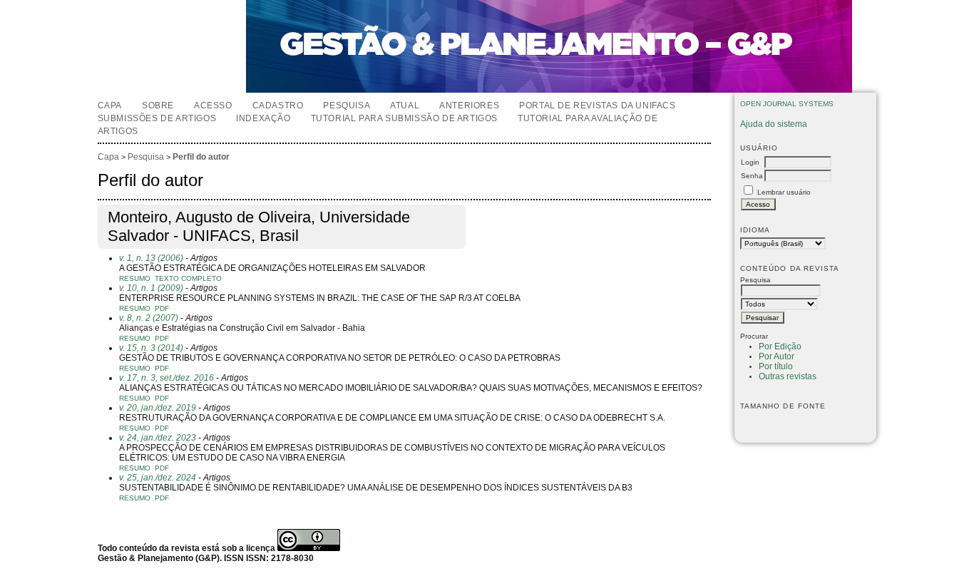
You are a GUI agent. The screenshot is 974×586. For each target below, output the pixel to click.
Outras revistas (787, 376)
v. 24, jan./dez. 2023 (157, 438)
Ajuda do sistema (773, 124)
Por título (776, 366)
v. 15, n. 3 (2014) (151, 348)
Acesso (213, 105)
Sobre (158, 105)
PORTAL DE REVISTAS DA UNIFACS (597, 105)
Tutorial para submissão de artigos (404, 118)
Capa (110, 105)
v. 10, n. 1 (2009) (151, 288)
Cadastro (278, 105)
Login (750, 162)
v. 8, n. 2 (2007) (148, 318)
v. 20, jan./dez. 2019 (157, 408)
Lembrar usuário (784, 192)
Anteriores (469, 105)
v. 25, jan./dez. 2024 (157, 478)
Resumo (134, 278)
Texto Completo (188, 278)
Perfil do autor (201, 157)
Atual (404, 105)
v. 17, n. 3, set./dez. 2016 (166, 378)
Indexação (263, 118)
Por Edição (780, 346)
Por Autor (776, 356)
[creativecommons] (308, 548)
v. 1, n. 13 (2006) (151, 258)
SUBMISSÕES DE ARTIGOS (157, 118)
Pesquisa (346, 105)
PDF (162, 308)
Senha (752, 176)
